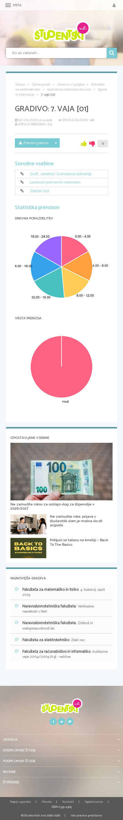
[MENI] (8, 5)
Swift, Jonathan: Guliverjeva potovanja (60, 174)
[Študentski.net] (61, 31)
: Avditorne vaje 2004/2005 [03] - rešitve (65, 654)
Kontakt (68, 801)
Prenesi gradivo (36, 143)
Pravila (47, 801)
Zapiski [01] (39, 191)
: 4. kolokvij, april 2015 (63, 592)
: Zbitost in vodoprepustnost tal (57, 625)
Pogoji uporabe (20, 801)
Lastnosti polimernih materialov (55, 182)
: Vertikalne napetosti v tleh (58, 608)
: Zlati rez (53, 640)
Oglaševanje (94, 801)
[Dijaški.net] (61, 708)
